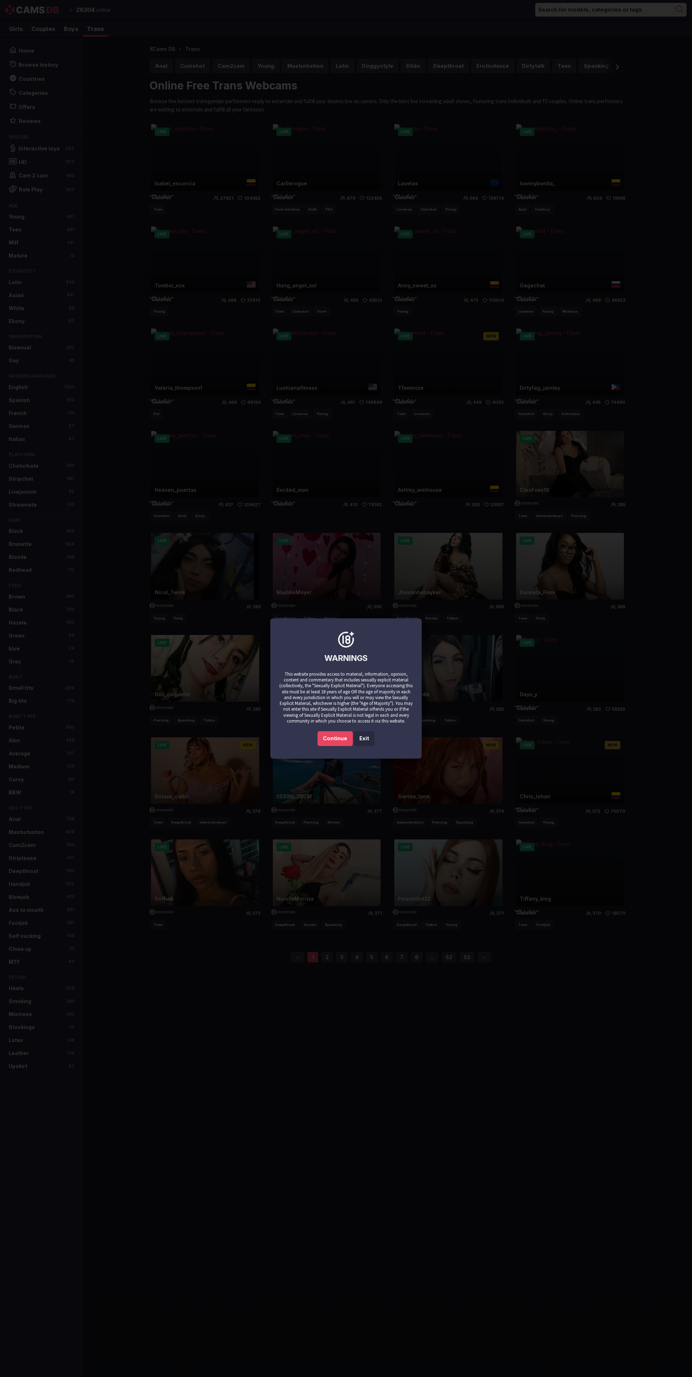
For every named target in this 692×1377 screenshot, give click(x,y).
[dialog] (346, 688)
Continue (335, 738)
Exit (364, 738)
